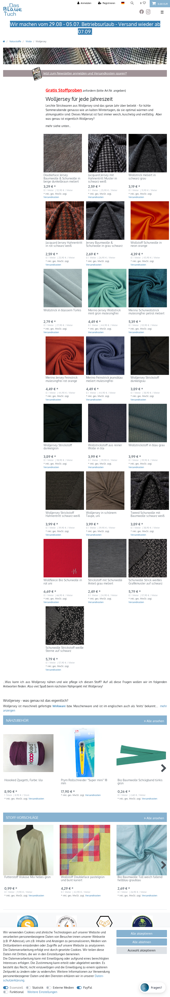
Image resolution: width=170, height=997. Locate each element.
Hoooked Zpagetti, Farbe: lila (23, 780)
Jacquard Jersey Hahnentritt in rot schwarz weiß (64, 244)
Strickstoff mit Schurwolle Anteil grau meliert (105, 581)
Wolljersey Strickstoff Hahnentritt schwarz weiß (63, 514)
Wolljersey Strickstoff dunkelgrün (58, 447)
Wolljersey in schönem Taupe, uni (101, 514)
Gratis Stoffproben (64, 90)
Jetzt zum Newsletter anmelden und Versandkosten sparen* (85, 73)
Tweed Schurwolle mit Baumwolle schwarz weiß (147, 514)
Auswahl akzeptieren (141, 950)
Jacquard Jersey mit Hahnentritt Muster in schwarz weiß (102, 178)
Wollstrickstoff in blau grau (147, 445)
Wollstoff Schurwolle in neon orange (146, 244)
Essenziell (16, 987)
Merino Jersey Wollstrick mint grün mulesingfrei (104, 312)
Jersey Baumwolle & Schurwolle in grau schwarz (104, 244)
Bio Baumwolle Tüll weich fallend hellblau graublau (140, 878)
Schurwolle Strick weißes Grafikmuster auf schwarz (145, 581)
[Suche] (132, 3)
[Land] (122, 3)
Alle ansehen (155, 721)
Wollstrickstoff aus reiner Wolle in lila (105, 447)
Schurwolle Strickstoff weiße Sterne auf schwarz (65, 649)
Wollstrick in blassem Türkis (62, 310)
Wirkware (59, 706)
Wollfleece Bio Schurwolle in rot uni (63, 581)
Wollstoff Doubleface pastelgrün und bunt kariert (82, 878)
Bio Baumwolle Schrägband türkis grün (140, 781)
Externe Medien (63, 987)
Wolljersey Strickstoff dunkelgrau (145, 379)
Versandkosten (51, 197)
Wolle (28, 41)
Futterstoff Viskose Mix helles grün (27, 877)
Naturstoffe (15, 41)
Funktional (17, 992)
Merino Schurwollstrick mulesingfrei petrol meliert (146, 312)
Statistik (37, 987)
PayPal (87, 987)
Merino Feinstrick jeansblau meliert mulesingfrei (104, 379)
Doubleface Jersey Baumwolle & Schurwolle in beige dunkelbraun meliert (62, 178)
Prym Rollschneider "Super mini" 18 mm (84, 781)
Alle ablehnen (141, 942)
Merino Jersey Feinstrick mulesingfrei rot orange (62, 379)
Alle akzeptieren (141, 933)
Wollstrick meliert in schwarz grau (142, 176)
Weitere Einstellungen (42, 992)
